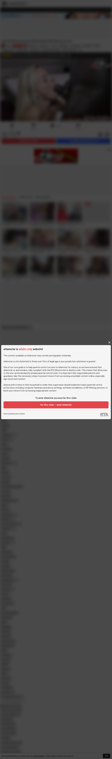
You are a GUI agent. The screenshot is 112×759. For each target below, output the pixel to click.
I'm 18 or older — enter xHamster (56, 405)
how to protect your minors (14, 414)
